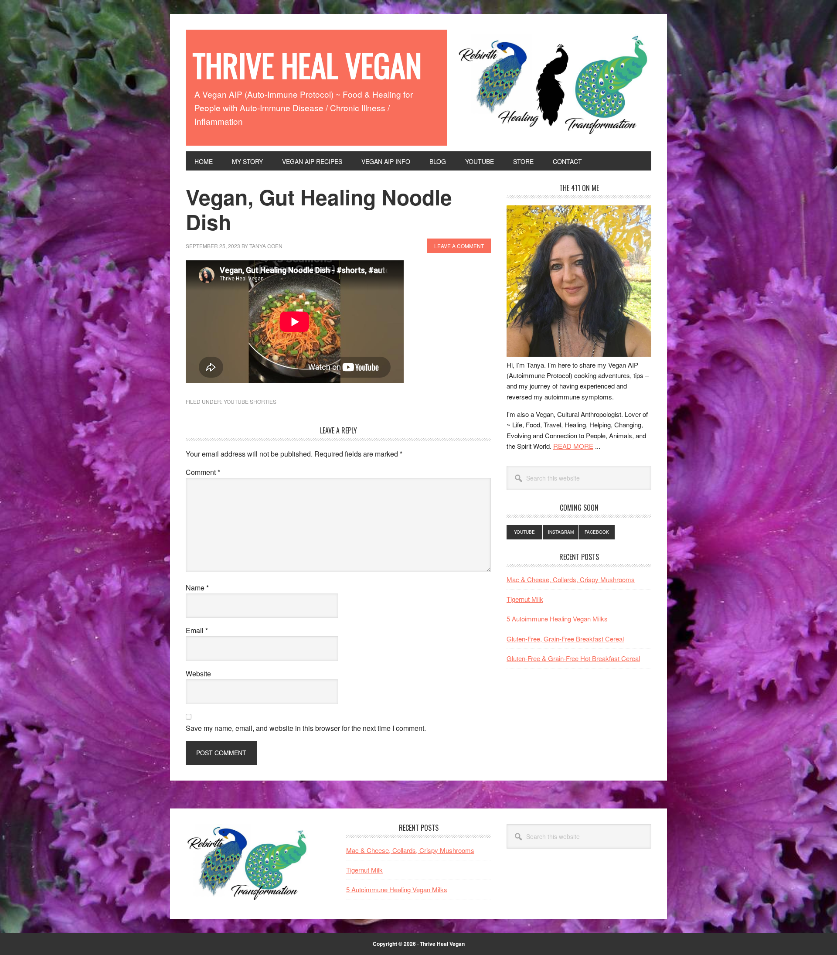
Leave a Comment (459, 245)
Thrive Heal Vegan (307, 65)
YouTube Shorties (250, 401)
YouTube (524, 532)
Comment (203, 472)
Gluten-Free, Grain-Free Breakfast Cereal (565, 638)
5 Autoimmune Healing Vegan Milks (557, 618)
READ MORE (573, 445)
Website (198, 673)
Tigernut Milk (525, 599)
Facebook (597, 532)
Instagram (561, 532)
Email (197, 630)
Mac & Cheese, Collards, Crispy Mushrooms (571, 579)
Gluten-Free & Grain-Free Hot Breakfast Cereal (573, 658)
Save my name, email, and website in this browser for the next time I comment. (306, 728)
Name (197, 588)
